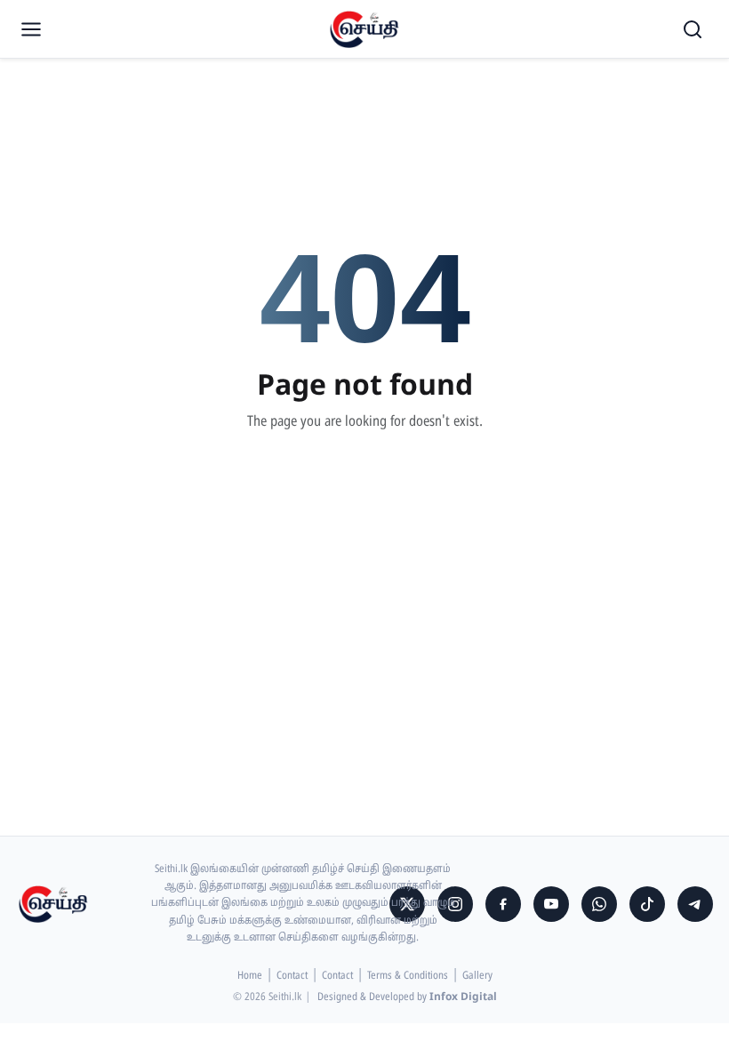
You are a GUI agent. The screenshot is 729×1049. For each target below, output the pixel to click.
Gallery (477, 976)
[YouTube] (551, 904)
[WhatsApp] (599, 904)
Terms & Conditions (407, 976)
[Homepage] (364, 29)
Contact (292, 976)
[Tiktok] (647, 904)
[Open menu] (31, 29)
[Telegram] (695, 904)
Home (249, 976)
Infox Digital (463, 997)
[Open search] (692, 29)
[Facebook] (503, 904)
